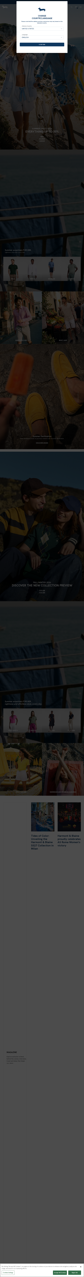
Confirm (42, 44)
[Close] (80, 1266)
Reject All (74, 1273)
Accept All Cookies (60, 1273)
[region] (42, 1270)
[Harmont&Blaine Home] (42, 9)
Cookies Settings (8, 1273)
